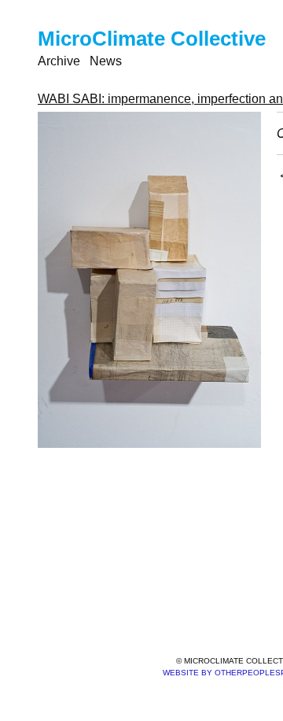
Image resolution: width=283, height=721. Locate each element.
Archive (59, 61)
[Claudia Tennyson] (149, 280)
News (106, 61)
